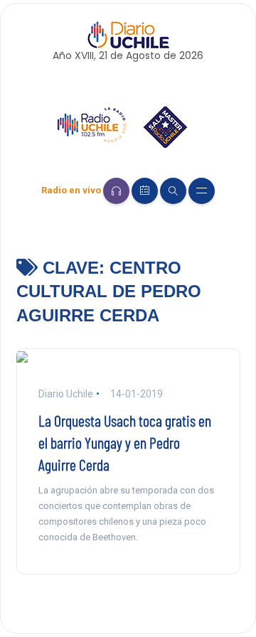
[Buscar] (173, 191)
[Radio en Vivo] (116, 191)
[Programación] (145, 191)
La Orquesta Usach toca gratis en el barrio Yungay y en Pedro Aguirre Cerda (124, 442)
